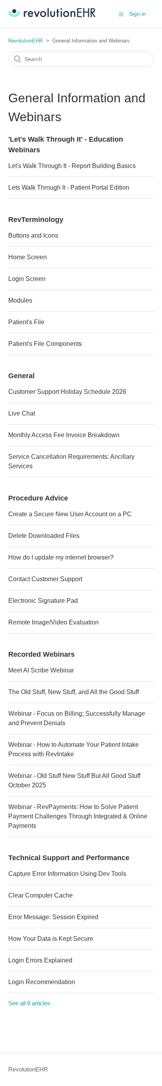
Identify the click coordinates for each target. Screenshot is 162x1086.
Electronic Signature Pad (43, 600)
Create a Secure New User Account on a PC (70, 514)
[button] (121, 14)
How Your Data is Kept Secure (50, 938)
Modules (20, 300)
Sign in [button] (137, 14)
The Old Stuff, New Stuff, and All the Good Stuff (73, 692)
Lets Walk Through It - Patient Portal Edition (68, 187)
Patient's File (26, 322)
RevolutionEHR (25, 41)
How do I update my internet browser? (61, 557)
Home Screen (27, 257)
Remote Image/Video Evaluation (53, 622)
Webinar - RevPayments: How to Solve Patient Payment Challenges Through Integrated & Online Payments (77, 816)
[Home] (52, 15)
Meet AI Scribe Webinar (41, 670)
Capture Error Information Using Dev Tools (67, 873)
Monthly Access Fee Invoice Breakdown (64, 435)
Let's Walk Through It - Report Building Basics (72, 166)
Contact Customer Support (45, 579)
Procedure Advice (38, 498)
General (21, 376)
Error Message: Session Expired (53, 917)
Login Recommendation (41, 982)
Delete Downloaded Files (43, 535)
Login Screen (27, 278)
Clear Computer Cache (40, 895)
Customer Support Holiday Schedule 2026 (67, 391)
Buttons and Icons (33, 235)
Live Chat (21, 413)
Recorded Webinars (41, 654)
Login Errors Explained (40, 960)
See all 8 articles (29, 1003)
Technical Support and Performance (68, 858)
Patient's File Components (45, 343)
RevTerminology (35, 219)
